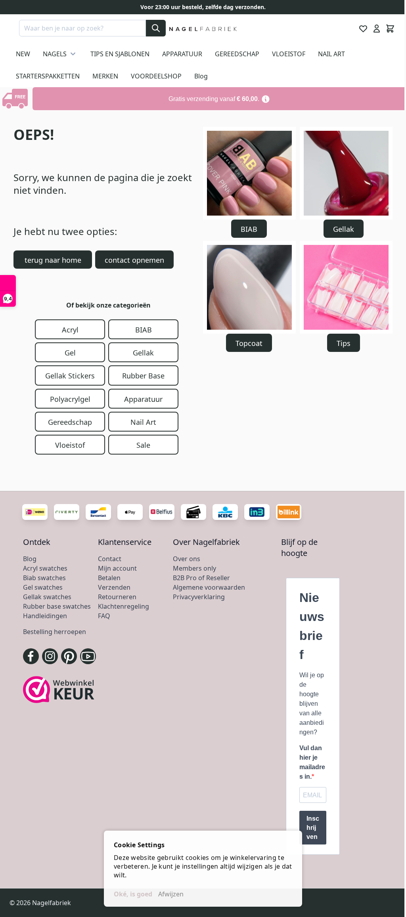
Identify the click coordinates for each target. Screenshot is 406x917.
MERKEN (105, 76)
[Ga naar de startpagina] (203, 28)
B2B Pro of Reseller (201, 577)
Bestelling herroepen (54, 631)
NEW (23, 54)
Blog (201, 76)
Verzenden (114, 587)
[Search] (156, 28)
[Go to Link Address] (219, 98)
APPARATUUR (182, 54)
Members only (194, 568)
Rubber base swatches (57, 606)
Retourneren (117, 596)
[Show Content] (16, 99)
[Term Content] (265, 99)
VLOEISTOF (288, 54)
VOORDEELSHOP (156, 76)
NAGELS (55, 54)
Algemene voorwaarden (209, 587)
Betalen (109, 577)
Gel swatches (43, 587)
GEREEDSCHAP (237, 54)
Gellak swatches (47, 596)
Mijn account (117, 568)
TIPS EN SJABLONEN (119, 54)
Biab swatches (44, 577)
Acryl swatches (45, 568)
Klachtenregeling (123, 606)
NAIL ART (331, 54)
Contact (109, 558)
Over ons (186, 558)
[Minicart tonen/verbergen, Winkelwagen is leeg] (390, 28)
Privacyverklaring (199, 596)
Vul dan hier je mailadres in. (312, 762)
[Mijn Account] (376, 28)
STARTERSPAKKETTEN (48, 76)
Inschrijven (312, 827)
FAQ (104, 615)
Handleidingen (45, 615)
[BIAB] (249, 173)
